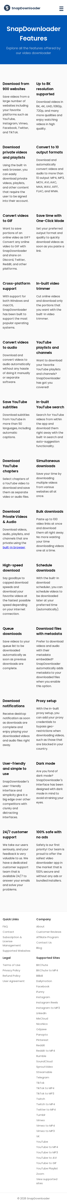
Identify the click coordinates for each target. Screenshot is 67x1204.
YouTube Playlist (47, 1168)
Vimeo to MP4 (45, 1125)
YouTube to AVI (46, 1158)
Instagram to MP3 (48, 1008)
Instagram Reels (47, 1002)
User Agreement (14, 981)
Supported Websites (16, 951)
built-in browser (14, 547)
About (40, 926)
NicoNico (42, 1024)
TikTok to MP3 (45, 1093)
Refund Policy (11, 976)
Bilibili (39, 976)
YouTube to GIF (46, 1163)
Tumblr (40, 1115)
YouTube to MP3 (47, 1152)
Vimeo (40, 1120)
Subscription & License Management (12, 941)
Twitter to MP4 (46, 1109)
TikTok (40, 1083)
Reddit (40, 1045)
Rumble (41, 1056)
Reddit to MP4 (45, 1050)
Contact (8, 932)
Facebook (42, 986)
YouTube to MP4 (47, 1147)
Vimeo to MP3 (45, 1131)
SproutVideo (44, 1067)
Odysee (41, 1029)
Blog (39, 948)
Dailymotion (44, 981)
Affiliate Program (47, 937)
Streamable (44, 1072)
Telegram (42, 1077)
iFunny (40, 992)
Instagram (43, 997)
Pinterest (42, 1040)
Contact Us (44, 942)
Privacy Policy (11, 970)
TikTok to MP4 (45, 1088)
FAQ (5, 926)
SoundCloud (44, 1061)
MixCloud (42, 1018)
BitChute (42, 965)
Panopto (42, 1034)
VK (38, 1136)
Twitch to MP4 (45, 1104)
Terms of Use (11, 965)
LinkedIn (41, 1013)
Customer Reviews (48, 932)
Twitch (40, 1099)
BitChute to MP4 (47, 970)
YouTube (42, 1142)
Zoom (40, 1174)
